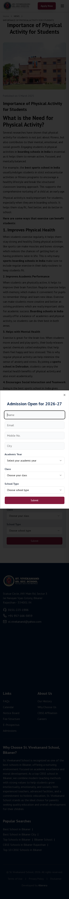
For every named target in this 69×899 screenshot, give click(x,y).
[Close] (64, 394)
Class (8, 469)
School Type (12, 483)
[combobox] (34, 460)
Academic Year (13, 454)
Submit (34, 500)
